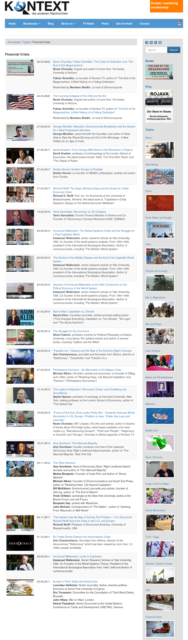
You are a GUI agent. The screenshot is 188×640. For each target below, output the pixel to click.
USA (147, 590)
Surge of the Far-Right (157, 483)
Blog (51, 23)
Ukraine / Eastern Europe (158, 563)
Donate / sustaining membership (164, 5)
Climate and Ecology (156, 271)
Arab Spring (151, 164)
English (179, 25)
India (148, 244)
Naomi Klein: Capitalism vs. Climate (73, 311)
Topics (26, 42)
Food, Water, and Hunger (158, 217)
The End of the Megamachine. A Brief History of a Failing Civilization (94, 110)
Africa (148, 137)
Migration (150, 404)
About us (67, 23)
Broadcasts (30, 23)
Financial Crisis (153, 617)
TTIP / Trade (152, 537)
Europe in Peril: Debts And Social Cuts (75, 581)
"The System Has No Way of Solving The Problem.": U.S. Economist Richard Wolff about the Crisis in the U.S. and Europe (92, 519)
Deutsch (179, 22)
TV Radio (88, 23)
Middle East (151, 430)
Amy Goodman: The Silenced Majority (75, 443)
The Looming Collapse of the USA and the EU (79, 96)
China (148, 191)
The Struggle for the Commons (71, 331)
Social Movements (155, 510)
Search (174, 50)
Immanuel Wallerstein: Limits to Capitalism (77, 556)
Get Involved (124, 23)
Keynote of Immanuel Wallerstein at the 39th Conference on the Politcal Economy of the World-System (90, 286)
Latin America (152, 350)
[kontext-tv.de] (37, 7)
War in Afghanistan (155, 297)
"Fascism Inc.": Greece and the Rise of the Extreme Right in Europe (92, 350)
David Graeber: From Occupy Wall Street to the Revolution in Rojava (93, 149)
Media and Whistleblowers (159, 377)
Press (105, 23)
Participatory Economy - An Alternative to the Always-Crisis (87, 369)
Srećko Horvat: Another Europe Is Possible (78, 169)
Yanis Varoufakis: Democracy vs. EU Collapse (79, 211)
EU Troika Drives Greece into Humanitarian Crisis (81, 537)
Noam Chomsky (153, 457)
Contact (145, 23)
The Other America (64, 463)
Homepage (14, 42)
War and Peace (153, 324)
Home (12, 23)
